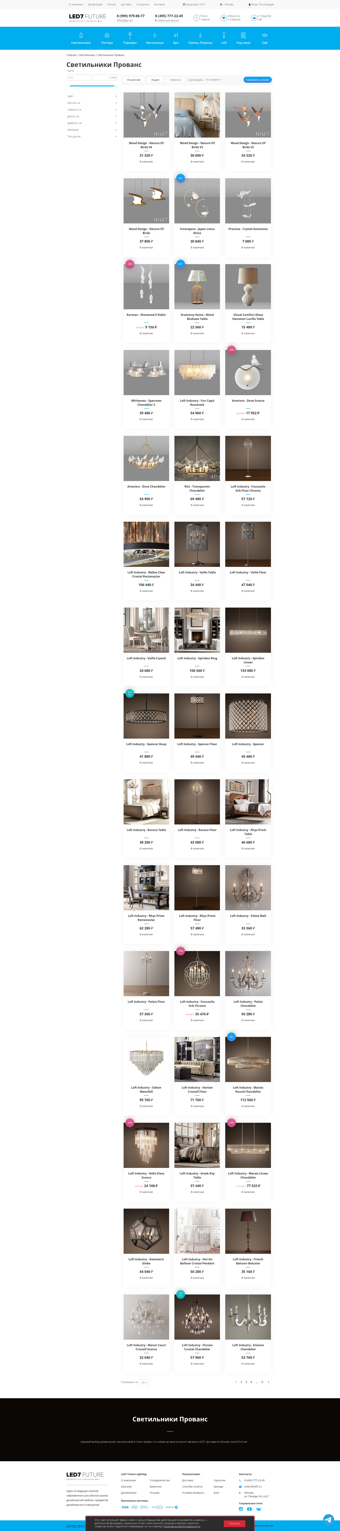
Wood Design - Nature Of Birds (146, 231)
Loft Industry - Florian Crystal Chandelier (197, 1347)
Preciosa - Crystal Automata (248, 229)
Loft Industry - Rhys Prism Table (248, 832)
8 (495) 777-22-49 (169, 15)
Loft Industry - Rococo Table (146, 830)
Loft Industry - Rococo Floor (197, 830)
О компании (76, 4)
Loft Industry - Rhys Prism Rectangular (146, 918)
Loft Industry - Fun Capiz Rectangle (197, 403)
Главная (71, 55)
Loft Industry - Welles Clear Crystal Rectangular (146, 574)
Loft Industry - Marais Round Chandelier (248, 1090)
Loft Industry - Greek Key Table (197, 1175)
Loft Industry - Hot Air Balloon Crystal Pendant (197, 1261)
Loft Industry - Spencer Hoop (146, 744)
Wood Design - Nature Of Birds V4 (146, 145)
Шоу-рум (126, 1486)
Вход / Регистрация (262, 4)
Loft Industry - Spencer (248, 744)
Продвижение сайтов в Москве (255, 1525)
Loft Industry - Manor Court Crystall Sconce (146, 1347)
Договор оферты (76, 1525)
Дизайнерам (95, 4)
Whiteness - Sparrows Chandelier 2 (146, 403)
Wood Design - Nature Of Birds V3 (197, 145)
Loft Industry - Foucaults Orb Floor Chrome (248, 489)
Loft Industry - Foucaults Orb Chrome (197, 1004)
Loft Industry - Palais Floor (146, 1002)
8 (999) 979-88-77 (130, 15)
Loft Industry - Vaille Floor (248, 572)
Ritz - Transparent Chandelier (197, 489)
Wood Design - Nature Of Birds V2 (248, 145)
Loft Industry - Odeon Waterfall (146, 1090)
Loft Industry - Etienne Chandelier (248, 1347)
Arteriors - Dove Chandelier (146, 486)
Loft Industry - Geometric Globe (146, 1261)
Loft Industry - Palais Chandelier (248, 1004)
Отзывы (155, 1492)
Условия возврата (193, 1492)
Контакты (159, 4)
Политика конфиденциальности (181, 1526)
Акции (155, 79)
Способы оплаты (192, 1486)
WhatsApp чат (125, 20)
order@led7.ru (253, 1486)
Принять (234, 1523)
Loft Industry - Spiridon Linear (248, 660)
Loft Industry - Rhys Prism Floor (197, 918)
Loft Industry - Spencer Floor (197, 744)
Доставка (126, 4)
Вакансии (156, 1486)
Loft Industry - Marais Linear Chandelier (248, 1175)
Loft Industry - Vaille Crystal (146, 658)
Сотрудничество (160, 1480)
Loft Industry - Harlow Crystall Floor (197, 1090)
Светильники (87, 55)
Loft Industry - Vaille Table (197, 572)
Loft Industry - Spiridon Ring (197, 658)
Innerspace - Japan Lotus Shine (197, 231)
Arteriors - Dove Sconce (248, 401)
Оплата (111, 4)
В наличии (143, 4)
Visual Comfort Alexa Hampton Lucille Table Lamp (248, 319)
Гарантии (219, 1480)
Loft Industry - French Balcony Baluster (248, 1261)
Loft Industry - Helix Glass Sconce (146, 1175)
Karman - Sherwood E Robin (146, 315)
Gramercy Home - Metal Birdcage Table (197, 317)
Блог (216, 1492)
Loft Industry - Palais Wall (248, 916)
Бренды (218, 1486)
